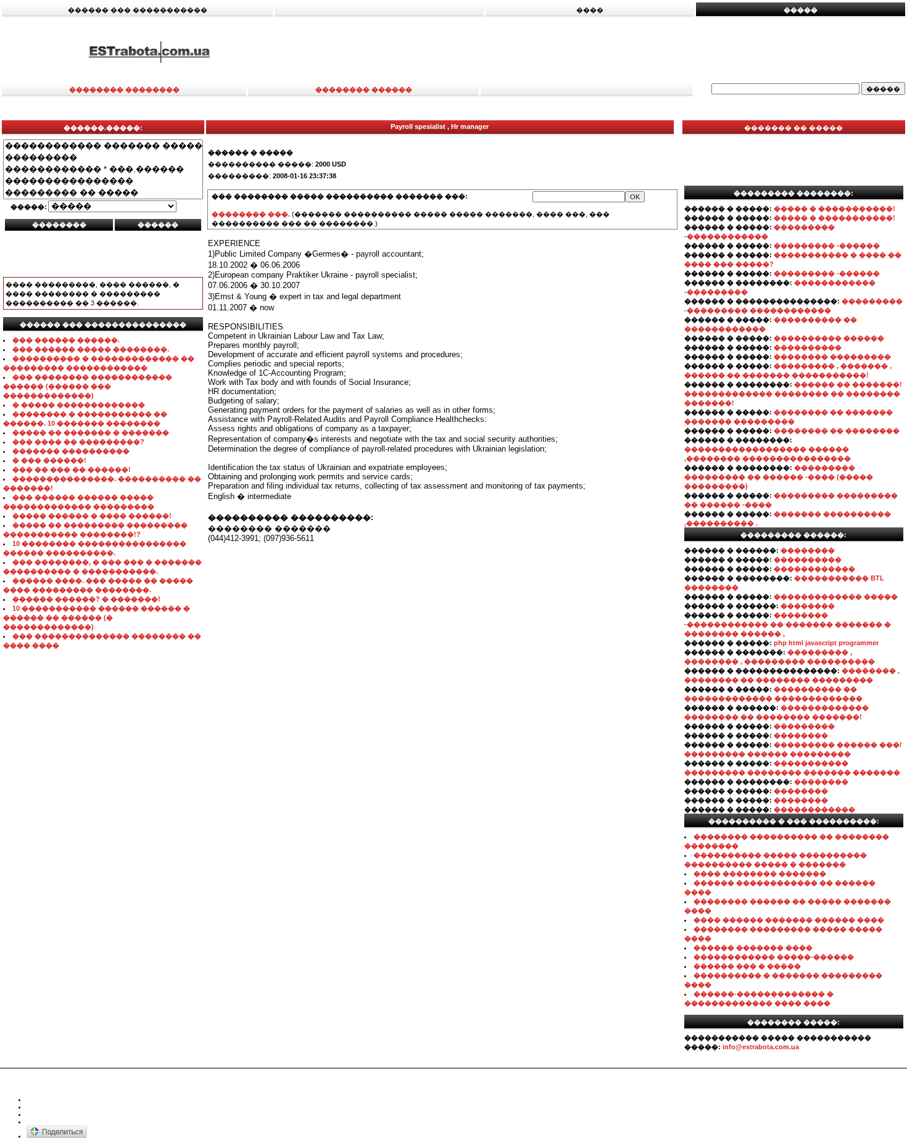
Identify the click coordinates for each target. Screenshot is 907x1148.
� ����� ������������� (78, 404)
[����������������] (103, 181)
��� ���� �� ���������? (78, 441)
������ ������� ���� (753, 947)
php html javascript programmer (826, 642)
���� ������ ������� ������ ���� (789, 919)
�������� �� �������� (837, 430)
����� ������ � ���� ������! (92, 515)
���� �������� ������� (760, 873)
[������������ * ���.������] (103, 169)
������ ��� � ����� (747, 966)
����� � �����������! (834, 208)
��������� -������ (827, 245)
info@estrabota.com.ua (761, 1047)
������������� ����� (836, 596)
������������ (814, 568)
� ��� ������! (49, 460)
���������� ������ (829, 338)
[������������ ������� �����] (103, 146)
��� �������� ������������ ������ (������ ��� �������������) (87, 386)
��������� (804, 726)
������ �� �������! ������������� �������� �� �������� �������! (793, 394)
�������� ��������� (832, 356)
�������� (808, 550)
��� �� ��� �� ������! (71, 469)
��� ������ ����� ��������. (90, 349)
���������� (808, 347)
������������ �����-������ (774, 956)
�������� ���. (251, 214)
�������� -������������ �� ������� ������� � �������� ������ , (787, 624)
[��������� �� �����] (103, 193)
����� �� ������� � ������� (90, 432)
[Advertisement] (602, 51)
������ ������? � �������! (86, 599)
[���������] (103, 157)
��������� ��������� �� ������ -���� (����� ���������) (778, 477)
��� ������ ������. (66, 340)
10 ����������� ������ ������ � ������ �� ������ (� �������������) (96, 617)
